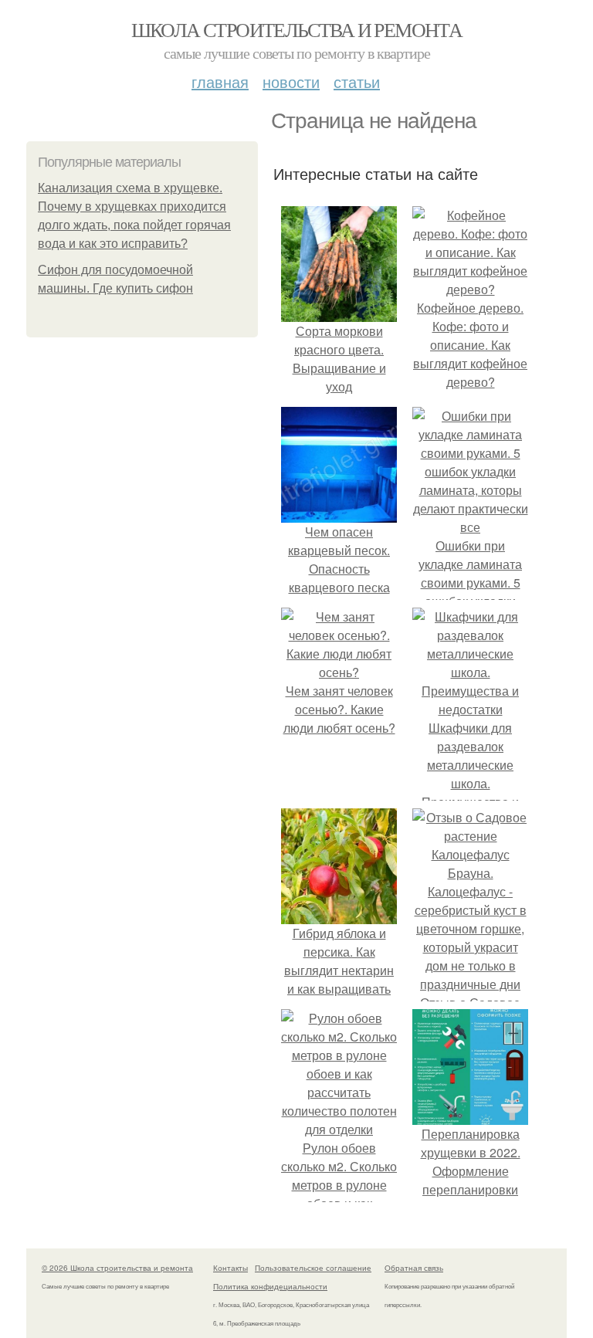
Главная (220, 81)
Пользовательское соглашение (313, 1267)
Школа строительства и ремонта (297, 29)
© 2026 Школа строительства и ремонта (117, 1267)
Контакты (230, 1267)
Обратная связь (414, 1267)
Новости (291, 81)
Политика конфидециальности (270, 1286)
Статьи (357, 81)
